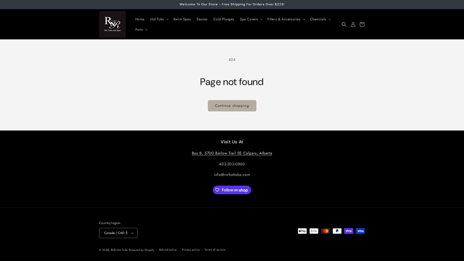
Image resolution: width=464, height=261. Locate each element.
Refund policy (168, 250)
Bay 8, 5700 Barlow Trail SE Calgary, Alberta (232, 153)
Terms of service (215, 250)
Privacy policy (191, 250)
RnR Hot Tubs (119, 250)
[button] (159, 19)
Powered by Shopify (141, 250)
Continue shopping (232, 105)
